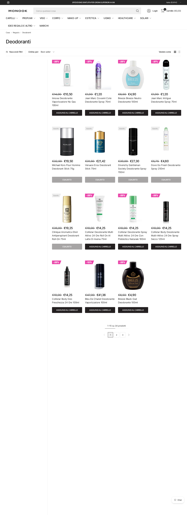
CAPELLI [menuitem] (10, 18)
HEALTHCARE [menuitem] (125, 18)
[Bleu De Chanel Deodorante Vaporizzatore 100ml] (100, 275)
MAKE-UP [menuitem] (72, 18)
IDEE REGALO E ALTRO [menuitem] (20, 25)
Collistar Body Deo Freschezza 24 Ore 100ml (65, 300)
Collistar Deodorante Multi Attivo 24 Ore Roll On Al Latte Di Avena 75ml (99, 235)
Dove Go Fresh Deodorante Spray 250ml (165, 167)
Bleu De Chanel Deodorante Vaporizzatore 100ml (100, 300)
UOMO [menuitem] (107, 18)
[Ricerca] (137, 10)
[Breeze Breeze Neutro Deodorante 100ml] (133, 75)
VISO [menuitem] (42, 18)
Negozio (16, 32)
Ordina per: (33, 52)
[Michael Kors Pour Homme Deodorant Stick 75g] (67, 142)
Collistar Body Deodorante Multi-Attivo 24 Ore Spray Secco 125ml (165, 235)
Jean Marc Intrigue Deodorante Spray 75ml (163, 100)
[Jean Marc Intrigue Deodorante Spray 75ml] (166, 75)
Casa (8, 32)
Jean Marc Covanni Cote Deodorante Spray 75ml (98, 100)
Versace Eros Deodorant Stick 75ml (98, 167)
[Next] (128, 334)
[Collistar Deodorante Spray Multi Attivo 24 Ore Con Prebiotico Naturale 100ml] (133, 209)
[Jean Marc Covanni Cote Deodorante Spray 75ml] (100, 75)
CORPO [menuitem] (56, 18)
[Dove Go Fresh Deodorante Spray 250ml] (166, 142)
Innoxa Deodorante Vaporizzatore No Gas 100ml (64, 102)
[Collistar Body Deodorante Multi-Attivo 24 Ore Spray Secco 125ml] (166, 209)
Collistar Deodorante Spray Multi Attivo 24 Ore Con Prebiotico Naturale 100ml (132, 235)
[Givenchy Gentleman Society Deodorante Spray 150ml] (133, 142)
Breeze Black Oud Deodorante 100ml (128, 300)
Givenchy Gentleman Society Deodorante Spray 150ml (132, 169)
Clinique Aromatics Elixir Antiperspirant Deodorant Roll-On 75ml (65, 235)
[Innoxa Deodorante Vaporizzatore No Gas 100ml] (67, 75)
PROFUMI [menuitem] (27, 18)
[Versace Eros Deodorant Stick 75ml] (100, 142)
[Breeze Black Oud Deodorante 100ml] (133, 275)
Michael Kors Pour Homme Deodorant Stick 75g (66, 167)
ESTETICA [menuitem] (90, 18)
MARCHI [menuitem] (44, 25)
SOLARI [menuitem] (144, 18)
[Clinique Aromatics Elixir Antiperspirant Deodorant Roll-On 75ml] (67, 209)
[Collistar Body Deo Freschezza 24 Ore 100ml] (67, 275)
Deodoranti (26, 32)
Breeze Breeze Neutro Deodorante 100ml (129, 100)
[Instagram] (8, 2)
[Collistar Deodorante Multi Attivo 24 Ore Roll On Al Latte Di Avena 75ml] (100, 209)
